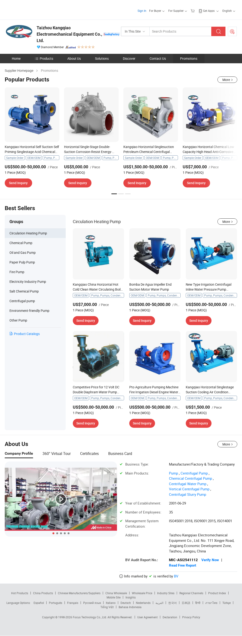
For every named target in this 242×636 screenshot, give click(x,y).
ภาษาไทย (211, 603)
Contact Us (158, 58)
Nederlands (143, 603)
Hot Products (19, 593)
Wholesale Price (142, 593)
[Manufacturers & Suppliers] (35, 9)
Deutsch (126, 603)
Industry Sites (165, 593)
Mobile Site (114, 597)
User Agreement (147, 617)
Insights (130, 597)
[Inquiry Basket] (193, 11)
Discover (129, 58)
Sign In (142, 11)
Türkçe (226, 603)
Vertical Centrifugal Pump (189, 489)
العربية (159, 603)
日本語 (186, 603)
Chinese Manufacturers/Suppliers (79, 593)
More (226, 79)
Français (72, 603)
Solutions (102, 58)
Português (55, 603)
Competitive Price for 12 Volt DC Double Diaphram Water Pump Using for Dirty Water (96, 392)
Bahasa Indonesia (130, 607)
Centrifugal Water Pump (187, 483)
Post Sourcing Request (232, 31)
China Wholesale (116, 593)
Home (16, 58)
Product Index (217, 593)
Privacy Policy (191, 617)
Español (39, 603)
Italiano (111, 603)
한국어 (172, 603)
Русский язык (92, 603)
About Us (74, 58)
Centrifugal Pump (194, 473)
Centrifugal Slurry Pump (187, 494)
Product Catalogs (27, 333)
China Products (43, 593)
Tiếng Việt (107, 607)
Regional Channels (191, 593)
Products (46, 58)
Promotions (188, 58)
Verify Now (210, 560)
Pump (173, 473)
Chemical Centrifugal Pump (190, 478)
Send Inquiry (18, 183)
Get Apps (208, 11)
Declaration (170, 617)
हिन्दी (197, 603)
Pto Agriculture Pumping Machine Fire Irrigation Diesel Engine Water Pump (153, 392)
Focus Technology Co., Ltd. (90, 617)
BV (176, 576)
